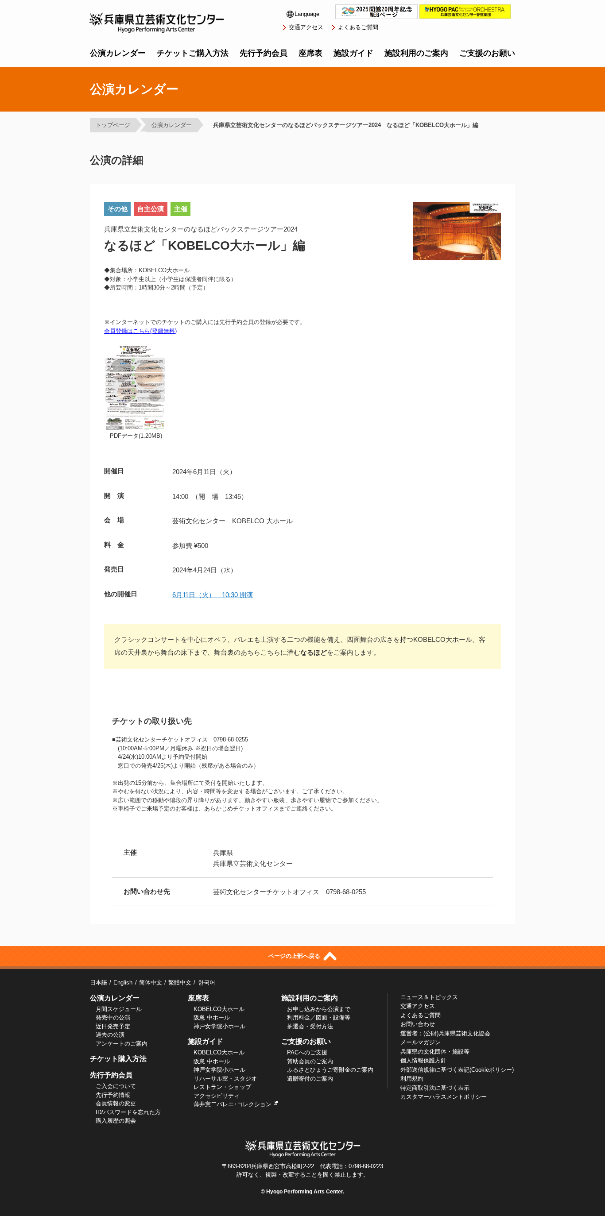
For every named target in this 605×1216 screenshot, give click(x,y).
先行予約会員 (263, 53)
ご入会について (116, 1086)
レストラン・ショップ (222, 1087)
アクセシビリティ (217, 1095)
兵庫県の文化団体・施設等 (434, 1051)
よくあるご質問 (358, 27)
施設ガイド (353, 53)
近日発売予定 (113, 1026)
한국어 (206, 982)
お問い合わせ (417, 1024)
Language (307, 14)
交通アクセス (306, 27)
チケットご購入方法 (193, 53)
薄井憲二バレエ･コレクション (232, 1104)
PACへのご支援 (307, 1052)
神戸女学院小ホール (219, 1026)
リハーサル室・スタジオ (225, 1078)
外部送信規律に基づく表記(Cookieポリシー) (457, 1069)
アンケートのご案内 (121, 1043)
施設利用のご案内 (416, 53)
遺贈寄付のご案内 (310, 1078)
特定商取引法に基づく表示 (434, 1088)
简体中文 (150, 982)
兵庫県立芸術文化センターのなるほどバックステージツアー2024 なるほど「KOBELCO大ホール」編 (345, 125)
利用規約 (411, 1078)
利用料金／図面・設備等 (318, 1017)
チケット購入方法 (118, 1058)
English (122, 982)
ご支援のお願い (487, 53)
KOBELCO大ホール (219, 1009)
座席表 (310, 53)
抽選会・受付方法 (310, 1026)
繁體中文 (179, 982)
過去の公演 (110, 1034)
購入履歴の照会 (116, 1120)
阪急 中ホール (212, 1017)
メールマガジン (420, 1042)
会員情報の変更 (116, 1103)
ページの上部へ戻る (295, 956)
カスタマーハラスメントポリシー (443, 1096)
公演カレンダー (118, 53)
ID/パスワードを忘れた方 (128, 1112)
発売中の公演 (113, 1017)
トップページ (113, 125)
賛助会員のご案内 (310, 1061)
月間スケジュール (119, 1009)
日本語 (98, 982)
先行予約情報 (113, 1095)
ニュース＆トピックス (429, 997)
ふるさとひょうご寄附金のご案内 (330, 1069)
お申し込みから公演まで (318, 1009)
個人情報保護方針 (423, 1060)
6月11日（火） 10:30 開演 (212, 594)
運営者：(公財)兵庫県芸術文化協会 (445, 1033)
